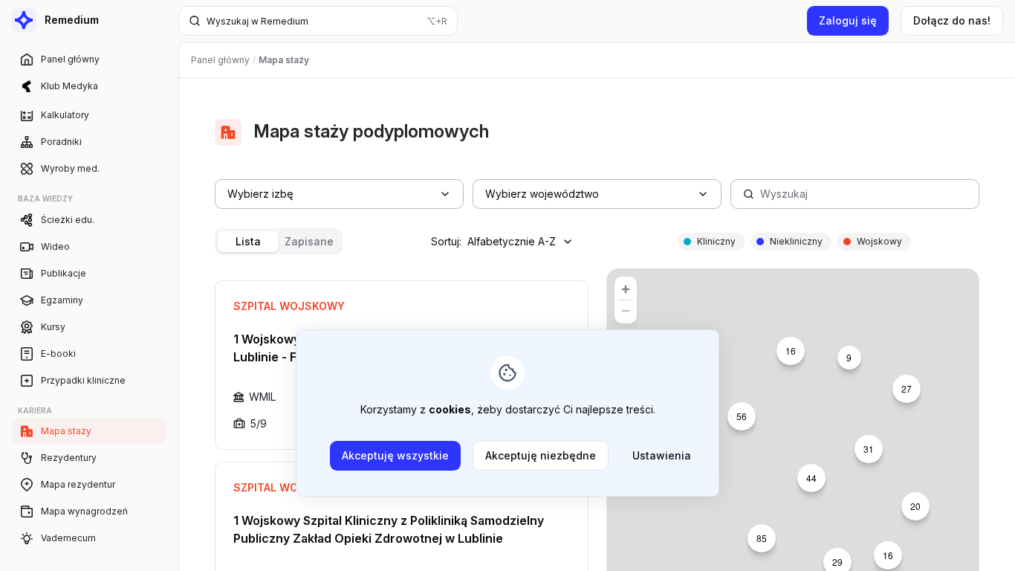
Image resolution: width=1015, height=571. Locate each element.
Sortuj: (493, 241)
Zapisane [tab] (309, 241)
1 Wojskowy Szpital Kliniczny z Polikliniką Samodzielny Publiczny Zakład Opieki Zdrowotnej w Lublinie (388, 529)
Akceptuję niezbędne (540, 455)
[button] (906, 389)
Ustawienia (661, 455)
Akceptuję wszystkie (395, 455)
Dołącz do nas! (951, 20)
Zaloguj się (848, 20)
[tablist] (279, 241)
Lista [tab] (248, 241)
